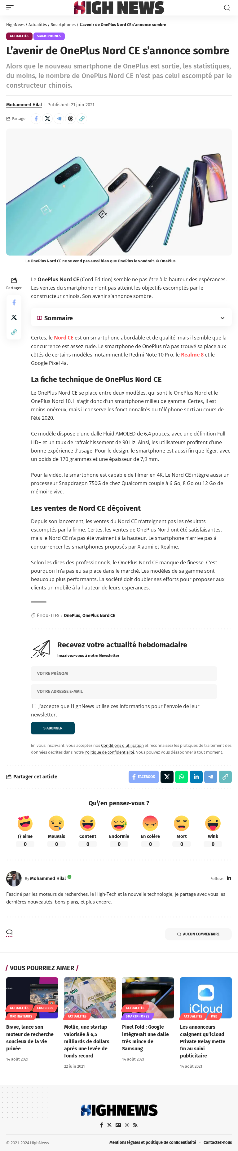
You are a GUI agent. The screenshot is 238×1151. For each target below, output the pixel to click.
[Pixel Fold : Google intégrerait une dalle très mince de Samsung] (148, 998)
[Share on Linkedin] (196, 777)
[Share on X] (47, 118)
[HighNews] (119, 7)
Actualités (38, 24)
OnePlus (72, 615)
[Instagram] (127, 1125)
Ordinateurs (21, 1016)
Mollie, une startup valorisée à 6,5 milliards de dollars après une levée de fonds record (86, 1041)
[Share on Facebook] (36, 118)
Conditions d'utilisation (122, 745)
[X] (109, 1125)
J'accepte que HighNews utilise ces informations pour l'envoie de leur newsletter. (115, 710)
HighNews (15, 24)
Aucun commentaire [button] (201, 934)
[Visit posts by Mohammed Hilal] (14, 878)
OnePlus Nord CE (98, 615)
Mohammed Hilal (24, 104)
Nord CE (63, 337)
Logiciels (45, 1008)
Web (214, 1016)
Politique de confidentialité (109, 752)
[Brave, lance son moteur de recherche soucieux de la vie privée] (32, 998)
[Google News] (118, 1125)
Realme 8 (192, 354)
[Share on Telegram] (59, 118)
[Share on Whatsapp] (181, 777)
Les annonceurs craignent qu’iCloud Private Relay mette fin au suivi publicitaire (202, 1041)
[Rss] (135, 1125)
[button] (11, 7)
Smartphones (63, 24)
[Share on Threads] (70, 118)
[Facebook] (102, 1125)
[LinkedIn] (229, 878)
